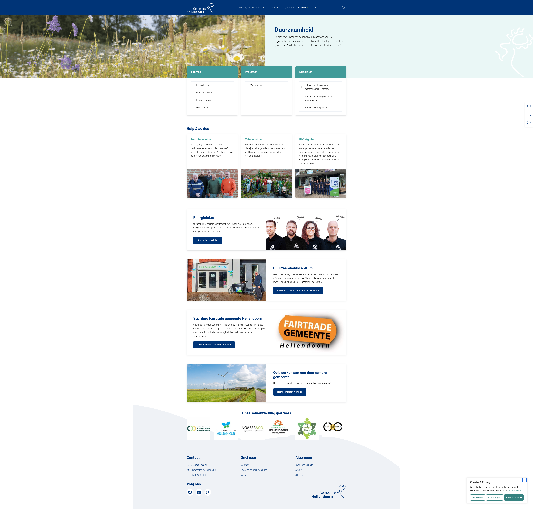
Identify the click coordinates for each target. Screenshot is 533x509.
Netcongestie (202, 107)
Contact (317, 7)
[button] (529, 106)
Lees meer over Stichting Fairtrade (214, 344)
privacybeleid (514, 490)
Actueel (302, 7)
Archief (298, 470)
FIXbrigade (306, 139)
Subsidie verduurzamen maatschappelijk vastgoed (318, 87)
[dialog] (496, 490)
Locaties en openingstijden (254, 470)
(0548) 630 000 (198, 475)
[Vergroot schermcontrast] (529, 122)
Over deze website (304, 465)
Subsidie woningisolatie (316, 107)
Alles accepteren (514, 497)
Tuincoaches (253, 139)
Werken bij (246, 475)
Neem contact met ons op (289, 392)
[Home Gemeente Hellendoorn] (201, 7)
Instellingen (477, 497)
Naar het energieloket (207, 240)
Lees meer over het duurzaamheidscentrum (298, 290)
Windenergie (256, 85)
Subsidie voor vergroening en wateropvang (319, 98)
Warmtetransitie (204, 92)
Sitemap (299, 475)
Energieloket (203, 218)
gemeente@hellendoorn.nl (204, 470)
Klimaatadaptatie (204, 100)
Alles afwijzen (494, 497)
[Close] (524, 480)
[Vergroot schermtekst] (529, 114)
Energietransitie (203, 85)
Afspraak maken (199, 465)
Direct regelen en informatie (251, 7)
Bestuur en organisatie (283, 7)
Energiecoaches (201, 139)
